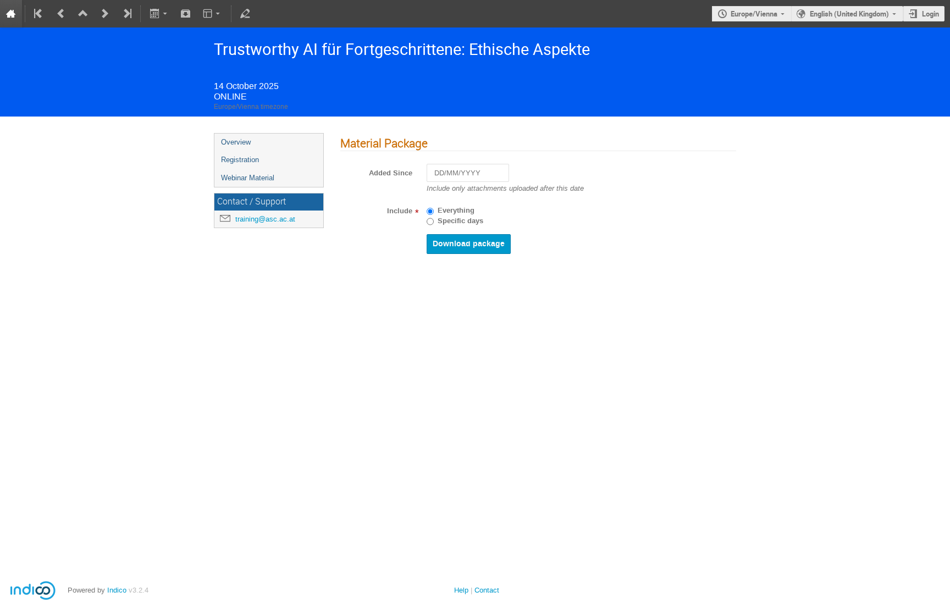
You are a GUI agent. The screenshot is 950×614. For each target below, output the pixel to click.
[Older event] (61, 13)
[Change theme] (212, 13)
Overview (236, 142)
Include (399, 211)
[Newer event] (105, 13)
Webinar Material (247, 178)
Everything (456, 210)
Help (461, 590)
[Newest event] (126, 13)
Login (930, 14)
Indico (116, 590)
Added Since (390, 173)
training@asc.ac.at (265, 219)
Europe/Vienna (754, 14)
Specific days (460, 221)
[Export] (159, 13)
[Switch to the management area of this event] (245, 13)
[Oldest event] (39, 13)
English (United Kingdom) (849, 14)
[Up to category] (83, 13)
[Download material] (186, 13)
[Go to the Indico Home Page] (11, 13)
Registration (240, 160)
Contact (486, 590)
